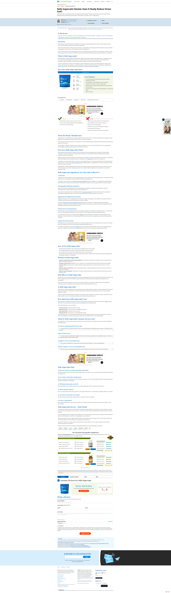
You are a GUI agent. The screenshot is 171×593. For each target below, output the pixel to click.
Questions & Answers (74, 476)
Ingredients (99, 35)
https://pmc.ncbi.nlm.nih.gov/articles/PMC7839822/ (79, 545)
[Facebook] (96, 583)
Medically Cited (61, 24)
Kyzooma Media (105, 590)
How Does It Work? (91, 35)
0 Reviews (92, 20)
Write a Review (105, 23)
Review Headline (60, 500)
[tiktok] (106, 583)
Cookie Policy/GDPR (60, 581)
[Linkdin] (104, 583)
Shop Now (88, 449)
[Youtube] (98, 583)
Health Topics (77, 1)
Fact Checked (69, 24)
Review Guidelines (76, 527)
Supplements (89, 1)
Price (71, 37)
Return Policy (59, 580)
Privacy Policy (85, 581)
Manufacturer (82, 35)
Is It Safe (67, 37)
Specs (103, 20)
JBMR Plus (82, 214)
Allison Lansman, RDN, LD (71, 21)
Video (97, 476)
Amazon (106, 301)
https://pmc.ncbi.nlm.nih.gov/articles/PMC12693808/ (81, 546)
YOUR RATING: (60, 505)
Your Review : (60, 511)
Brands (83, 1)
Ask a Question (91, 23)
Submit (86, 556)
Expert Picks (96, 1)
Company (108, 1)
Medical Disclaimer (87, 578)
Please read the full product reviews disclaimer (91, 471)
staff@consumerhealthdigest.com (62, 585)
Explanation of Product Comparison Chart (85, 467)
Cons (77, 35)
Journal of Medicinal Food (76, 162)
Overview (60, 35)
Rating (70, 35)
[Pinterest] (100, 583)
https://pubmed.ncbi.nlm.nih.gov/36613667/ (77, 544)
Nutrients (90, 159)
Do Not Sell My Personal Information (83, 583)
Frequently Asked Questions (61, 578)
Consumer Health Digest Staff (71, 19)
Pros (74, 35)
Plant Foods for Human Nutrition (79, 181)
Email (86, 507)
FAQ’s (79, 37)
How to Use (105, 35)
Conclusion (83, 37)
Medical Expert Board (60, 574)
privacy (75, 561)
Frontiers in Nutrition (86, 192)
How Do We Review (60, 576)
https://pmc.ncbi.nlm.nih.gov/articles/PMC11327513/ (99, 543)
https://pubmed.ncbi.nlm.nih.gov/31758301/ (66, 542)
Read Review (93, 449)
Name (59, 507)
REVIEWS (102, 1)
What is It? (65, 35)
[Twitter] (102, 583)
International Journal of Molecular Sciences (73, 202)
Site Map (58, 582)
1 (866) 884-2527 (66, 586)
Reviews (75, 37)
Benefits (110, 35)
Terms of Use (101, 529)
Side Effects (61, 37)
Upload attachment (61, 521)
